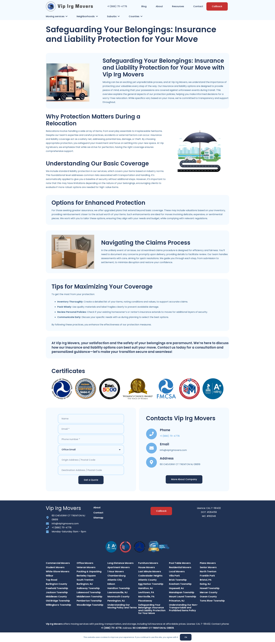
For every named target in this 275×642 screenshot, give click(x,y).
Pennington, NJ (116, 600)
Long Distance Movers (120, 563)
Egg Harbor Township (150, 584)
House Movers (146, 567)
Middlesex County (56, 596)
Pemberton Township (89, 600)
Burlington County (56, 584)
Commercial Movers (58, 563)
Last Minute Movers (149, 571)
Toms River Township (212, 600)
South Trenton (85, 579)
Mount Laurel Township (182, 596)
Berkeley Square (86, 575)
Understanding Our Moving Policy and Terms (122, 606)
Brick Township (178, 579)
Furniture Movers (148, 563)
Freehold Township (57, 588)
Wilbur (49, 575)
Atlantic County (147, 579)
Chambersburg (116, 575)
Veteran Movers (86, 567)
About (97, 507)
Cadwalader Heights (150, 575)
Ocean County (208, 596)
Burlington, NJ (85, 584)
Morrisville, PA (146, 596)
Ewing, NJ (205, 584)
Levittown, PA (146, 592)
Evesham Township (180, 584)
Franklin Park (207, 575)
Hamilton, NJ (145, 588)
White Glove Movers (57, 571)
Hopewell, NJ (176, 588)
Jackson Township (57, 592)
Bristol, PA (205, 579)
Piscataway (145, 600)
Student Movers (55, 567)
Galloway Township (88, 588)
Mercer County (208, 592)
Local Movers (177, 571)
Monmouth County (118, 596)
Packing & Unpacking (89, 571)
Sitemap (98, 517)
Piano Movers (208, 563)
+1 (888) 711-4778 (117, 6)
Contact (98, 512)
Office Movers (85, 563)
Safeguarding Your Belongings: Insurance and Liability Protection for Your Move (151, 609)
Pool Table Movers (180, 563)
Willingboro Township (58, 605)
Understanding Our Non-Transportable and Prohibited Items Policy (183, 607)
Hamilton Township (118, 588)
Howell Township (209, 588)
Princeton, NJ (176, 600)
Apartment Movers (118, 567)
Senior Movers (208, 567)
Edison (111, 584)
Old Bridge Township (58, 600)
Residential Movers (180, 567)
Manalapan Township (181, 592)
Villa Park (174, 575)
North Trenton (208, 571)
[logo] (69, 6)
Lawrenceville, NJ (117, 592)
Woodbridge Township (90, 605)
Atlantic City (114, 579)
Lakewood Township (89, 592)
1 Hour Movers (115, 571)
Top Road (51, 579)
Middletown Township (89, 596)
